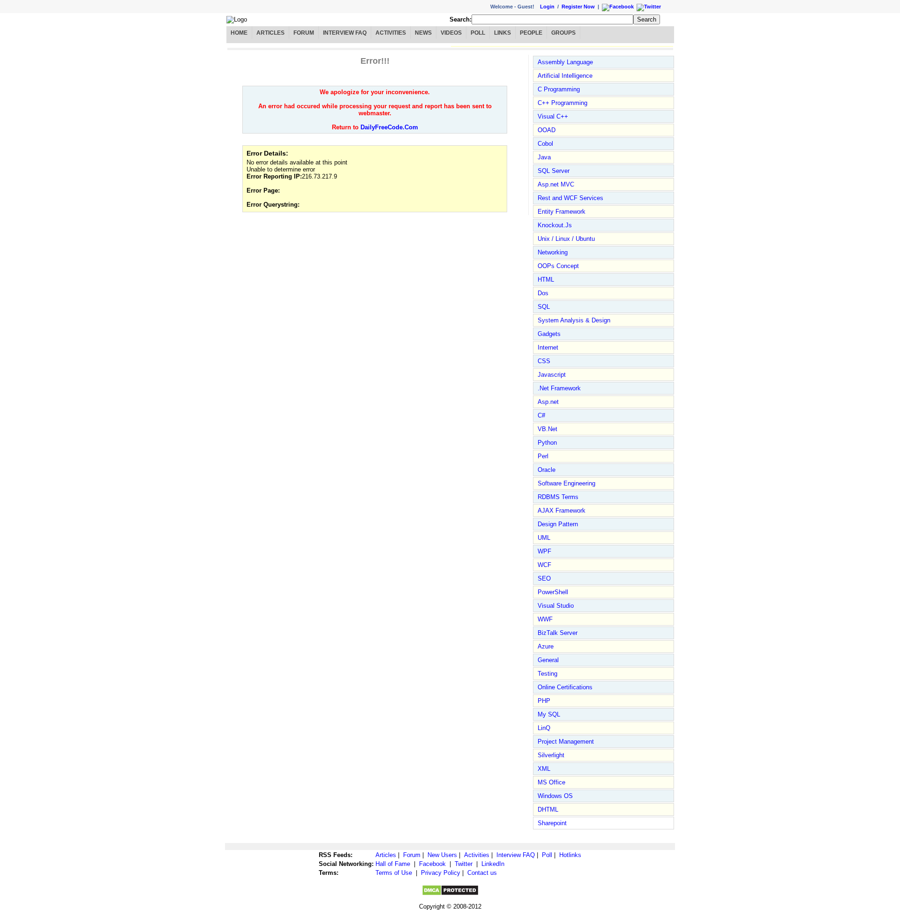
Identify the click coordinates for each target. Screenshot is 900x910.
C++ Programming (562, 102)
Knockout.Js (555, 225)
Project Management (566, 741)
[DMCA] (450, 893)
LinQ (544, 727)
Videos (451, 33)
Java (544, 157)
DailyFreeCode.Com (389, 127)
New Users (442, 854)
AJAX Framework (561, 510)
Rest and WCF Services (570, 197)
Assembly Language (565, 62)
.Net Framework (559, 388)
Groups (563, 33)
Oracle (546, 469)
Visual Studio (556, 605)
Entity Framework (561, 211)
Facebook (432, 863)
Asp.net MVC (556, 184)
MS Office (551, 782)
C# (541, 415)
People (531, 33)
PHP (544, 700)
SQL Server (554, 170)
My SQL (549, 714)
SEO (544, 578)
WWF (545, 619)
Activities (390, 33)
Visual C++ (553, 116)
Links (502, 33)
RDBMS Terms (558, 496)
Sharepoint (552, 823)
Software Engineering (566, 483)
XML (544, 768)
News (423, 33)
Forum (303, 33)
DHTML (548, 809)
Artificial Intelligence (565, 75)
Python (547, 442)
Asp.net (548, 401)
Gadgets (549, 333)
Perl (543, 456)
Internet (548, 347)
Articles (270, 33)
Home (239, 33)
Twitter (463, 863)
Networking (553, 252)
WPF (544, 551)
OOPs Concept (558, 265)
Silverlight (551, 755)
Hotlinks (570, 854)
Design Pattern (558, 524)
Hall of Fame (392, 863)
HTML (546, 279)
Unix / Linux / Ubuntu (566, 238)
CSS (544, 361)
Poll (478, 33)
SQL (544, 306)
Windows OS (555, 795)
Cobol (545, 143)
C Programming (559, 89)
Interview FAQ (345, 33)
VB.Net (547, 429)
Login (547, 6)
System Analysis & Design (574, 320)
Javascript (552, 374)
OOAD (546, 130)
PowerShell (553, 592)
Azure (546, 646)
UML (544, 537)
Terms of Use (393, 872)
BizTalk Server (558, 632)
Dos (543, 293)
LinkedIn (492, 863)
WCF (544, 564)
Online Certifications (565, 687)
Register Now (578, 6)
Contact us (482, 872)
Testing (547, 673)
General (548, 660)
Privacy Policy (440, 872)
